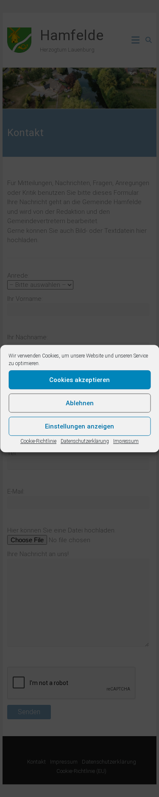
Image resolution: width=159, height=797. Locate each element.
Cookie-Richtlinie (38, 441)
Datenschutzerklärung (85, 441)
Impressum (126, 441)
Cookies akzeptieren (79, 380)
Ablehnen (80, 403)
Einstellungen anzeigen (79, 426)
